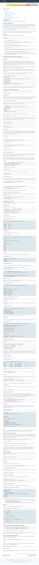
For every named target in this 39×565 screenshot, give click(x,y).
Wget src (6, 12)
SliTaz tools (30, 64)
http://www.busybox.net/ (14, 44)
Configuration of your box (8, 15)
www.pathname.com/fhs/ (19, 155)
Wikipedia (21, 561)
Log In (36, 3)
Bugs (32, 1)
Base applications (10, 550)
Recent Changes (33, 3)
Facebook (14, 561)
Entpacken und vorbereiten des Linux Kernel (11, 13)
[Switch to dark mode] (37, 1)
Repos (35, 1)
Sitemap (9, 555)
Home (26, 1)
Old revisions (34, 555)
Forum (30, 1)
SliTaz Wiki (4, 1)
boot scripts (21, 406)
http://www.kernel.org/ (15, 40)
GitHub (25, 561)
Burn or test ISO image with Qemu (10, 18)
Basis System (6, 10)
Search (10, 3)
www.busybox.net (9, 96)
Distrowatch (18, 561)
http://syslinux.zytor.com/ (13, 47)
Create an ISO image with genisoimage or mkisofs (12, 17)
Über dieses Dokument (8, 11)
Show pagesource (29, 3)
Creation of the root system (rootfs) (10, 14)
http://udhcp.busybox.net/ (7, 394)
